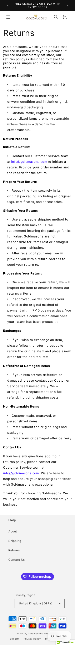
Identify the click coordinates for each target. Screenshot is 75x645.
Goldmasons (35, 633)
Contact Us (16, 559)
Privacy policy (32, 638)
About (12, 531)
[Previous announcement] (7, 5)
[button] (8, 17)
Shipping (14, 540)
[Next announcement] (67, 5)
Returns (14, 550)
